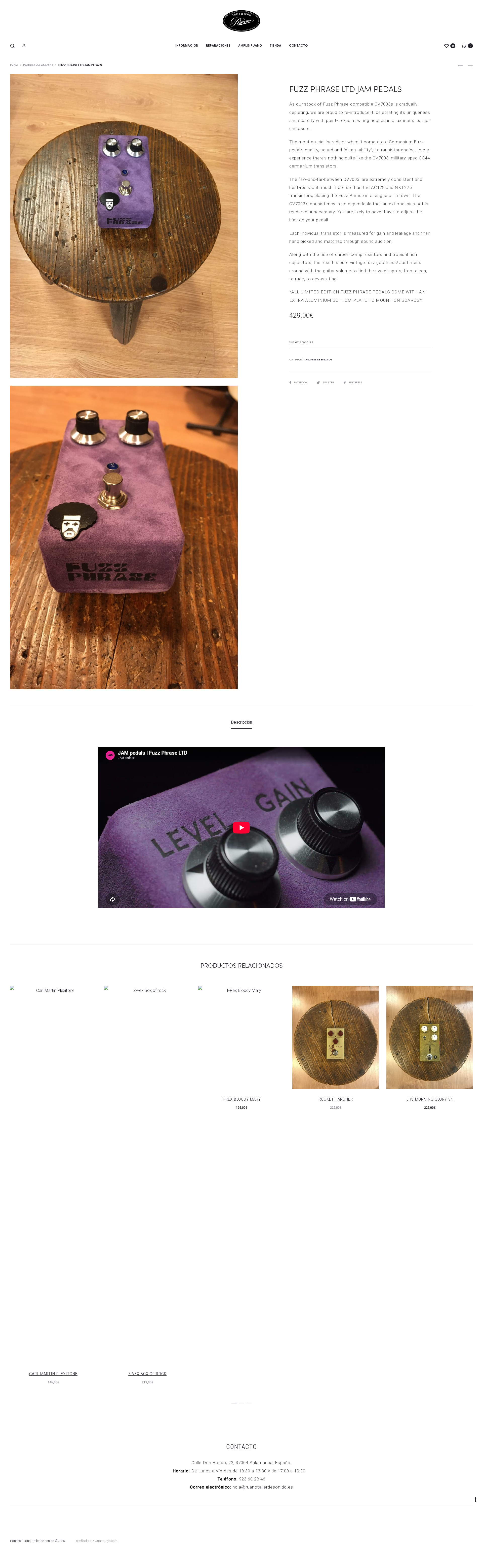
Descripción (241, 722)
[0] (446, 45)
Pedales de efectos (38, 65)
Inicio (14, 65)
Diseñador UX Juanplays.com (96, 1541)
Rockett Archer (335, 1099)
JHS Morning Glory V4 (429, 1099)
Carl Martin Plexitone (53, 1373)
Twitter (329, 382)
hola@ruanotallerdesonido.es (262, 1487)
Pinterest (356, 382)
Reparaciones (218, 45)
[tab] (241, 722)
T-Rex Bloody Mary (241, 1099)
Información (186, 45)
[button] (234, 1402)
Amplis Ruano (250, 45)
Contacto (298, 45)
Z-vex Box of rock (147, 1373)
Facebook (301, 382)
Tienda (275, 45)
